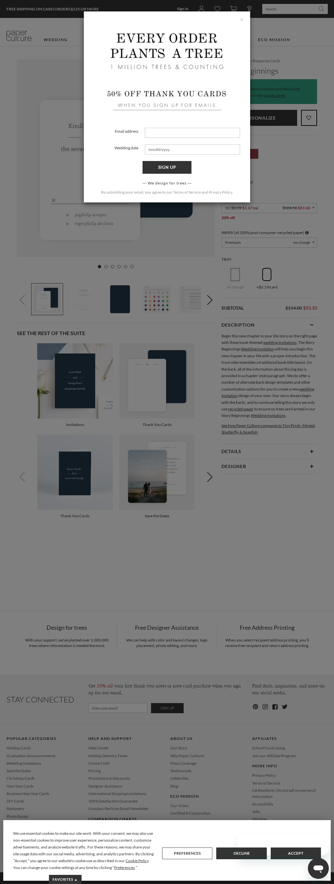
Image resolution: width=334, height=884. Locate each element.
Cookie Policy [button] (137, 860)
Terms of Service (187, 192)
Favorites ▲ (65, 879)
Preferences (187, 853)
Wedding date (126, 147)
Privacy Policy (220, 192)
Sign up (167, 167)
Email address (126, 131)
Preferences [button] (124, 867)
